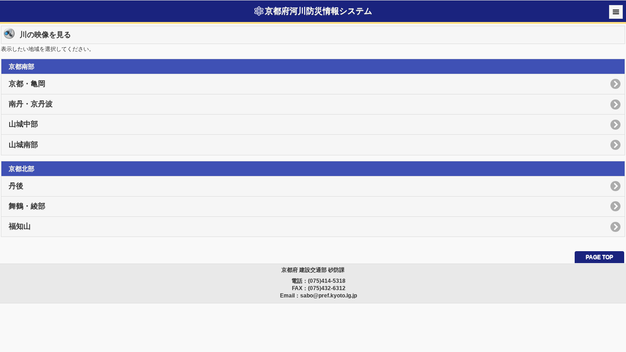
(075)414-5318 (327, 281)
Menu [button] (616, 12)
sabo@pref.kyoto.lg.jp (328, 295)
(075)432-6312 (327, 288)
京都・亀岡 (27, 84)
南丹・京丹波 (31, 104)
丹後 (16, 186)
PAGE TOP (599, 257)
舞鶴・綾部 (27, 206)
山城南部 (23, 144)
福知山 (20, 226)
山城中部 (23, 124)
